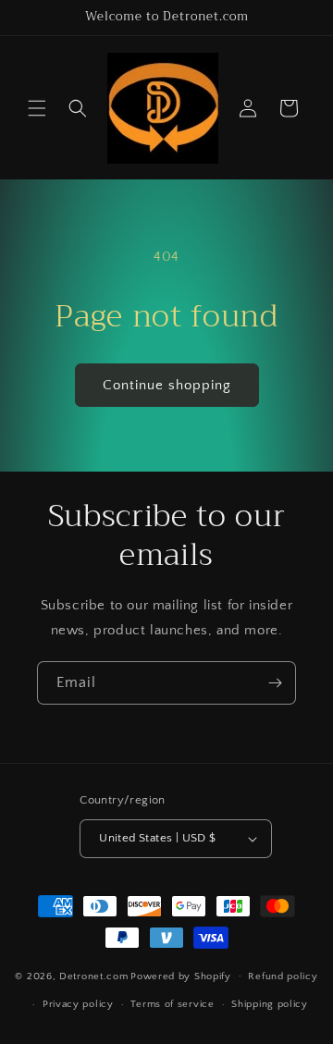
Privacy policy (78, 1004)
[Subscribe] (274, 683)
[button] (37, 108)
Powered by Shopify (180, 975)
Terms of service (172, 1004)
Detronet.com (93, 975)
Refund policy (282, 976)
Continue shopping (167, 385)
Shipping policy (269, 1004)
